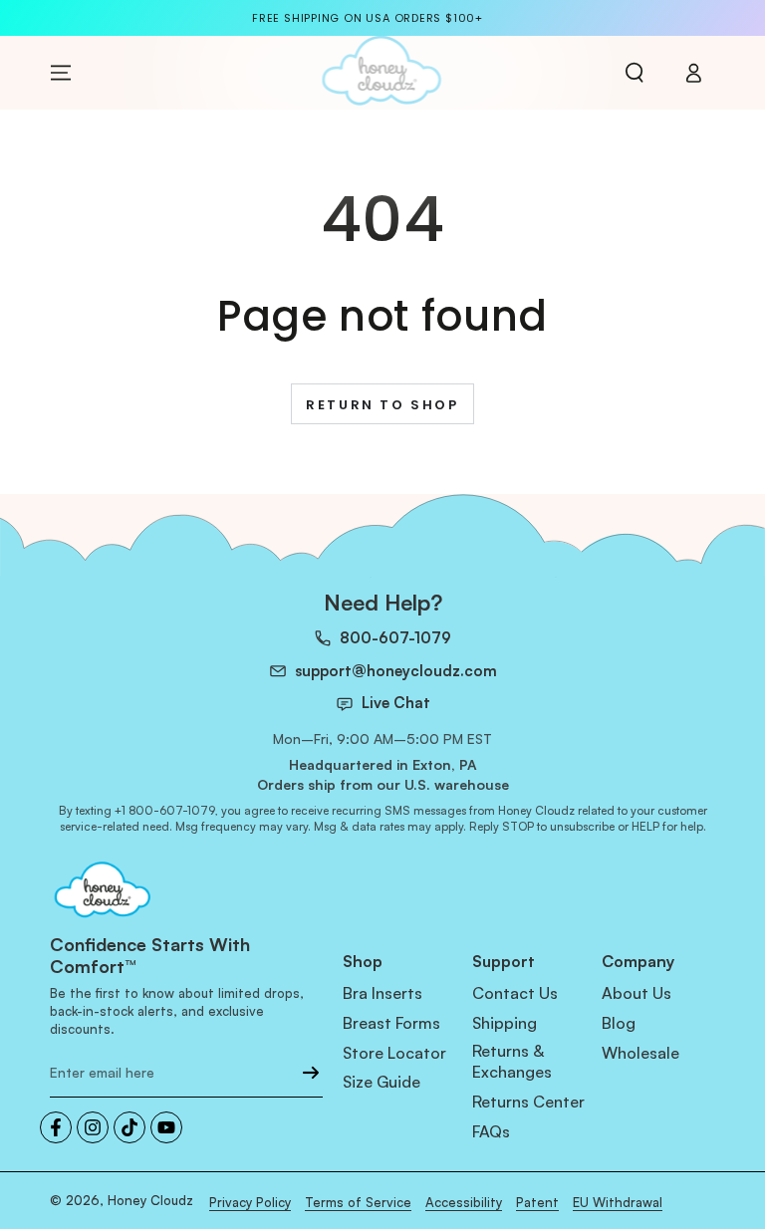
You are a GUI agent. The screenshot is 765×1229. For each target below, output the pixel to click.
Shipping (504, 1023)
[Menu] (61, 73)
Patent (537, 1202)
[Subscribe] (311, 1073)
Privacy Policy (250, 1202)
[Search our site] (634, 73)
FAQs (491, 1131)
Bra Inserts (382, 993)
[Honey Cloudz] (186, 891)
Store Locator (394, 1053)
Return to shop (382, 404)
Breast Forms (391, 1023)
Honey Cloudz (150, 1200)
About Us (636, 993)
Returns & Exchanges (512, 1062)
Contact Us (515, 993)
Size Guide (381, 1082)
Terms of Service (358, 1202)
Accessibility (463, 1202)
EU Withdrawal (617, 1202)
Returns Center (528, 1101)
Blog (619, 1023)
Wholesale (640, 1053)
